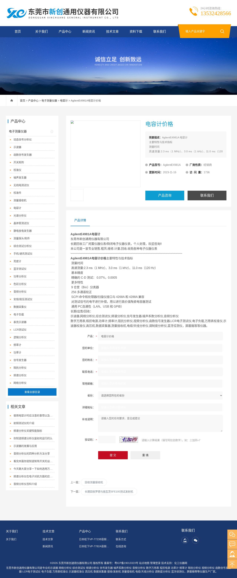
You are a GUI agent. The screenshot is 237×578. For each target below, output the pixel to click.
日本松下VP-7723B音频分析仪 (95, 539)
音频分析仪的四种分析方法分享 (32, 453)
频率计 (17, 344)
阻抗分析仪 (20, 367)
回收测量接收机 (94, 482)
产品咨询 (164, 195)
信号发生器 (20, 360)
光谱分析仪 (20, 215)
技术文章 (112, 31)
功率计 (17, 352)
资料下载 (136, 31)
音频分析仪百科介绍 (25, 483)
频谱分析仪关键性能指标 (28, 430)
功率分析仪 (20, 276)
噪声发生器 (20, 177)
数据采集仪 (20, 306)
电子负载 (19, 314)
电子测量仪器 (49, 100)
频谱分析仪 (20, 375)
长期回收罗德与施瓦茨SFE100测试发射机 (109, 491)
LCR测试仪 (20, 329)
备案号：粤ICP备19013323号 (121, 562)
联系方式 (121, 539)
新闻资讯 (88, 31)
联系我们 (159, 31)
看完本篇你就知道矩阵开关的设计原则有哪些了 (34, 461)
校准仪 (17, 169)
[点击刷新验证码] (128, 439)
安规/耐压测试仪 (23, 299)
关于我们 (41, 31)
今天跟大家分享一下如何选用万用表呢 (34, 468)
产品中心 (65, 31)
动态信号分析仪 (23, 139)
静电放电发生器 (23, 230)
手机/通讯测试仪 (23, 253)
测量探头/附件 (22, 238)
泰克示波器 (20, 322)
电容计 (64, 100)
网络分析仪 (20, 382)
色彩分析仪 (20, 284)
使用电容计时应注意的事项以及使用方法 (34, 415)
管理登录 (155, 562)
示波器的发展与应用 (25, 445)
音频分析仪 (20, 291)
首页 (18, 31)
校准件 (17, 192)
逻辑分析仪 (20, 337)
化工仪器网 (180, 562)
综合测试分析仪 (23, 245)
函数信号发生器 (23, 154)
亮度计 (17, 261)
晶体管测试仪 (21, 223)
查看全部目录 (32, 391)
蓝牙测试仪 (20, 268)
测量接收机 (20, 200)
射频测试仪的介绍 (24, 423)
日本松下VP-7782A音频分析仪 (95, 546)
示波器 (17, 147)
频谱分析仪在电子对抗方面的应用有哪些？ (34, 476)
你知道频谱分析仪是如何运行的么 (33, 438)
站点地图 (144, 562)
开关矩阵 (19, 162)
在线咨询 (121, 546)
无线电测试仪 (21, 185)
